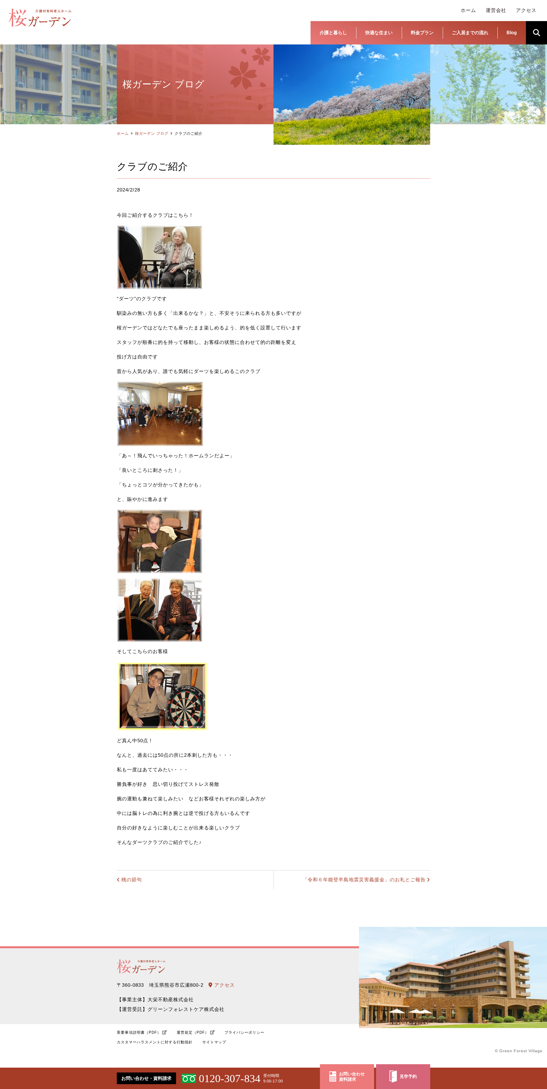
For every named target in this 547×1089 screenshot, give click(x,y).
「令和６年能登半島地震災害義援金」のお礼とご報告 (364, 879)
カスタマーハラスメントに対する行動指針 (155, 1042)
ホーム (123, 133)
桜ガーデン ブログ (151, 133)
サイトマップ (214, 1042)
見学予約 (408, 1076)
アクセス (224, 985)
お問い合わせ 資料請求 (352, 1076)
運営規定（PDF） (193, 1032)
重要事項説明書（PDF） (139, 1032)
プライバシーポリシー (244, 1032)
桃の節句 (131, 879)
